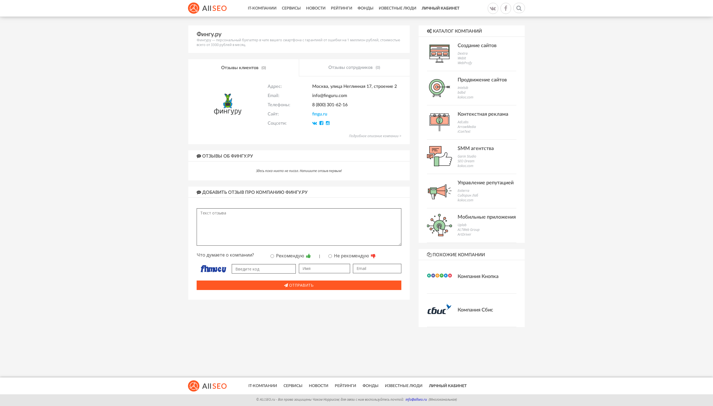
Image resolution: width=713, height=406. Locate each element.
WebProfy (465, 63)
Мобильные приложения (487, 217)
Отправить (301, 285)
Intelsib (463, 87)
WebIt (462, 58)
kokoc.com (465, 97)
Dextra (463, 53)
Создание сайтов (477, 45)
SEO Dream (466, 161)
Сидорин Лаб (468, 195)
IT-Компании (262, 8)
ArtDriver (464, 234)
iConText (464, 131)
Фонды (365, 8)
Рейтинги (341, 8)
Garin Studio (467, 156)
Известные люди (397, 8)
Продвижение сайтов (482, 80)
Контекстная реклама (483, 114)
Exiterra (463, 190)
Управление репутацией (486, 182)
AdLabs (463, 122)
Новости (316, 8)
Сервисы (291, 8)
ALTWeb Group (469, 229)
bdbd (461, 92)
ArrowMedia (467, 126)
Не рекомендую (352, 256)
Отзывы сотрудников (354, 67)
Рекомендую (290, 256)
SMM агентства (476, 148)
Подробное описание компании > (375, 136)
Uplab (462, 225)
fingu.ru (319, 114)
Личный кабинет (440, 8)
